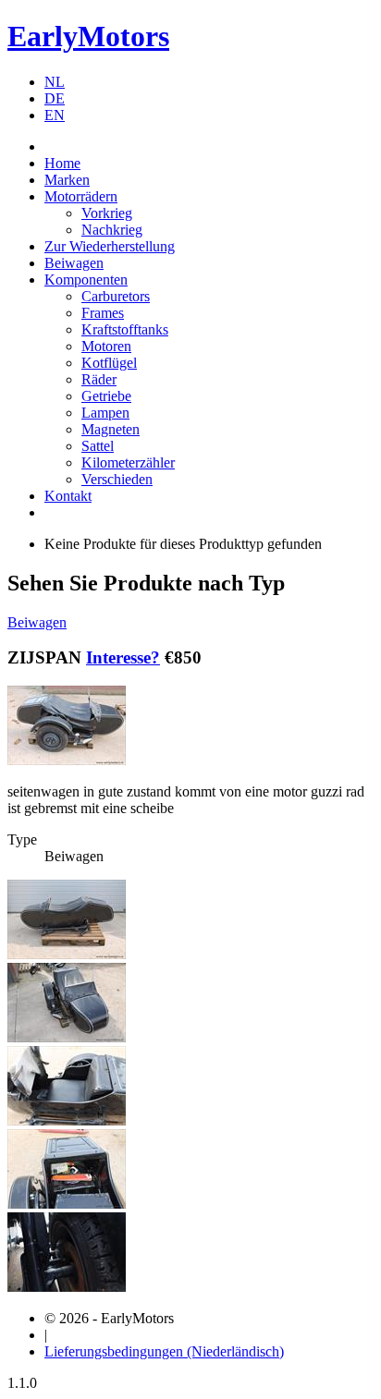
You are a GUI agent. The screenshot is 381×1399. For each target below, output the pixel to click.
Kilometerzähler (128, 462)
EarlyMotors (88, 36)
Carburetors (115, 296)
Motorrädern (80, 196)
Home (62, 163)
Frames (102, 313)
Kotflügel (109, 363)
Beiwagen (74, 263)
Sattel (97, 446)
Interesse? (123, 657)
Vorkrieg (106, 213)
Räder (99, 379)
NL (54, 82)
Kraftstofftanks (124, 329)
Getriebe (106, 396)
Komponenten (86, 279)
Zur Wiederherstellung (109, 246)
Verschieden (117, 479)
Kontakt (68, 496)
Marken (67, 180)
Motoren (106, 346)
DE (54, 98)
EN (54, 115)
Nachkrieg (111, 229)
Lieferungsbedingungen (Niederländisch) (164, 1351)
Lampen (105, 412)
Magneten (110, 429)
